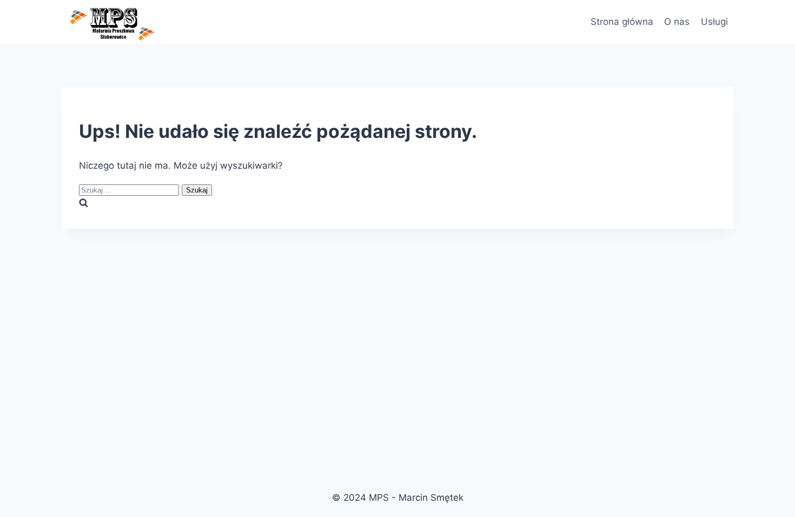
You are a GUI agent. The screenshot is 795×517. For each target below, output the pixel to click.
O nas (677, 21)
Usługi (714, 21)
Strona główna (622, 21)
